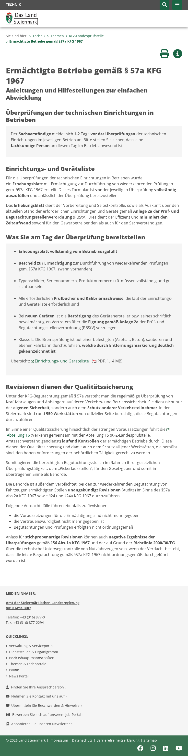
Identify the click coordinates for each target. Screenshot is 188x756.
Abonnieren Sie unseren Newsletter (41, 723)
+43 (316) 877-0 (32, 617)
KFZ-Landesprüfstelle (86, 36)
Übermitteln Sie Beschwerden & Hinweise (46, 705)
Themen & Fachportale (27, 664)
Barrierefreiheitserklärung (118, 740)
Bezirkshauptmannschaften (31, 657)
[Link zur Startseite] (22, 18)
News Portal (19, 676)
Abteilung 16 (18, 435)
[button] (164, 5)
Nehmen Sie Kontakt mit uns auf (38, 696)
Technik (39, 36)
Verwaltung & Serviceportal (31, 645)
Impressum (58, 740)
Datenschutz (82, 740)
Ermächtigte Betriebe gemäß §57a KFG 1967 (46, 41)
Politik (14, 670)
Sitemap (150, 740)
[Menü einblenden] (177, 5)
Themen (57, 36)
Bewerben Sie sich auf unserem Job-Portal (47, 714)
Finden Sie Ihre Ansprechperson (38, 687)
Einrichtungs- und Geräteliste (62, 361)
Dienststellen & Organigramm (33, 652)
